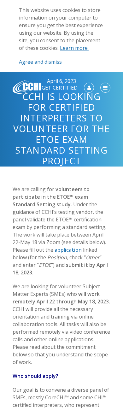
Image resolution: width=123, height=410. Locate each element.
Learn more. (74, 47)
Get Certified (60, 87)
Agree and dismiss (40, 61)
